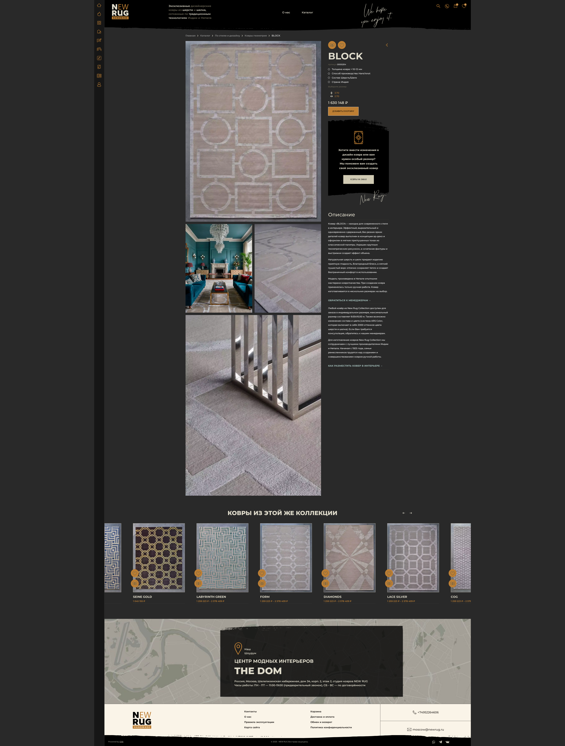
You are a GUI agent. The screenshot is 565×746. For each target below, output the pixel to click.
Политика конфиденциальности (331, 727)
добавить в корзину (343, 111)
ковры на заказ (358, 179)
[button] (438, 6)
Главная (191, 35)
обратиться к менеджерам (348, 300)
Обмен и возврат (321, 722)
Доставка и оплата (322, 716)
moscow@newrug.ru (428, 729)
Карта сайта (252, 727)
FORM (265, 597)
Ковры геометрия (256, 35)
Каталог (307, 12)
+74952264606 (428, 712)
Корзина (315, 711)
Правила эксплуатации (259, 722)
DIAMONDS (333, 597)
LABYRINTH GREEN (211, 597)
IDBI (121, 742)
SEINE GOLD (142, 597)
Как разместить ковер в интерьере (354, 366)
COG (454, 597)
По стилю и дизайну (227, 35)
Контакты (250, 711)
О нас (286, 12)
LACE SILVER (397, 597)
